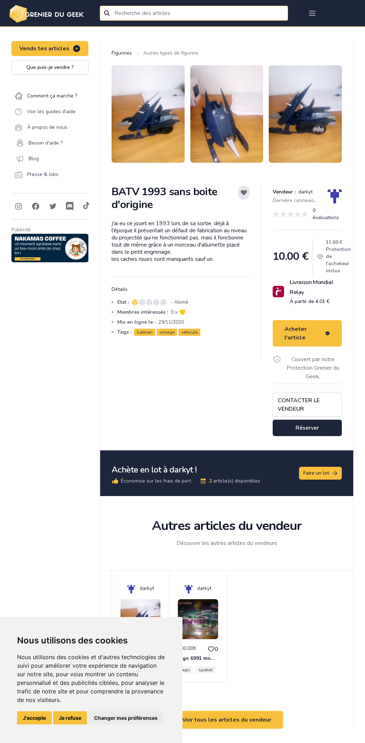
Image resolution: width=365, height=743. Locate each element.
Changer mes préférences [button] (126, 718)
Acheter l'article (295, 333)
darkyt (305, 191)
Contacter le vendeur (299, 404)
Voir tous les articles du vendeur (226, 720)
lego (185, 670)
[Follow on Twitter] (52, 206)
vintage (167, 332)
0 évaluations (326, 214)
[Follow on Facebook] (35, 206)
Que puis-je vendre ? (50, 67)
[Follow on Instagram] (18, 206)
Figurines (122, 53)
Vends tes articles (44, 48)
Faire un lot (316, 473)
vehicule (189, 332)
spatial (206, 670)
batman (145, 332)
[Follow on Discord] (70, 206)
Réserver (307, 428)
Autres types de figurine (170, 53)
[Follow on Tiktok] (86, 206)
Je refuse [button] (70, 718)
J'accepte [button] (34, 718)
